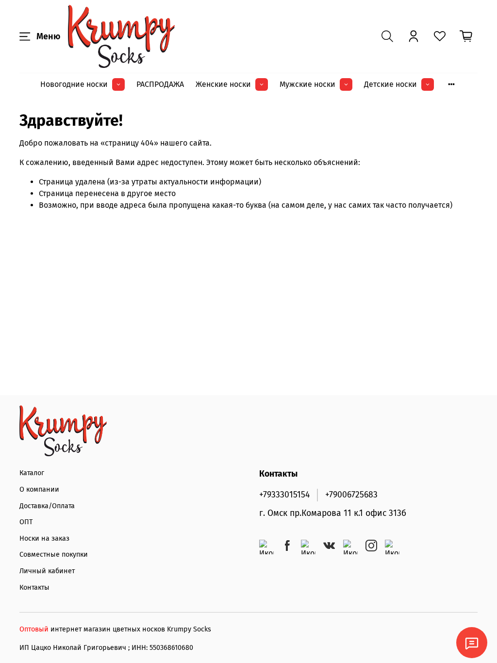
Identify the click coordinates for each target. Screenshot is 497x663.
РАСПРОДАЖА (160, 84)
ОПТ (26, 522)
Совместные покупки (53, 554)
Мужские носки (307, 84)
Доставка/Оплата (47, 506)
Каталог (31, 473)
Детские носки (390, 84)
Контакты (34, 587)
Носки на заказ (44, 538)
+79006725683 (351, 495)
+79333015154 (284, 495)
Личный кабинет (47, 571)
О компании (39, 489)
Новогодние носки (74, 84)
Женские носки (223, 84)
